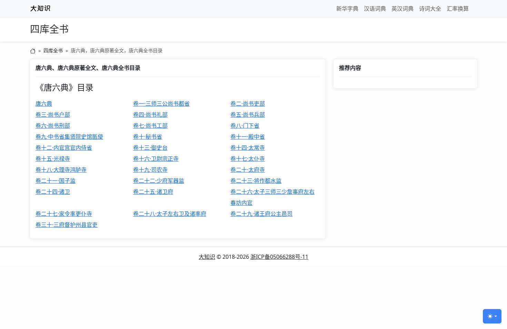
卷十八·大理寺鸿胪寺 (61, 169)
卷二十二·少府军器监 (158, 180)
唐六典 (44, 103)
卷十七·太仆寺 (247, 158)
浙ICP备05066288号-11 (279, 257)
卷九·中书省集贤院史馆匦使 (69, 136)
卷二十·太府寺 (247, 169)
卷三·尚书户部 (53, 114)
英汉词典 (402, 8)
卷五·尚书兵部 (247, 114)
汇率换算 (458, 8)
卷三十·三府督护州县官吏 (67, 225)
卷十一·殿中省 (247, 136)
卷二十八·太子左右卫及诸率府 (169, 213)
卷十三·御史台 (150, 147)
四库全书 (49, 29)
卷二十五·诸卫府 (153, 191)
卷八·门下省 (244, 125)
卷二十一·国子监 (56, 180)
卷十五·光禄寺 (53, 158)
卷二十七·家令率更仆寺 (64, 213)
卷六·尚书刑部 (53, 125)
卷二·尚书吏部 (247, 103)
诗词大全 (430, 8)
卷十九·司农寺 (150, 169)
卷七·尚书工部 (150, 125)
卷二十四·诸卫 (53, 191)
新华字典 (347, 8)
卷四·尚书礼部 (150, 114)
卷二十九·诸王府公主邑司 (261, 213)
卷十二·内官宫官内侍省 (64, 147)
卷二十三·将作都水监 (255, 180)
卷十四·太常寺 (247, 147)
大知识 (207, 257)
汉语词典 (375, 8)
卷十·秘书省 (147, 136)
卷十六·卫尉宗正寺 (156, 158)
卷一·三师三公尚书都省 (161, 103)
